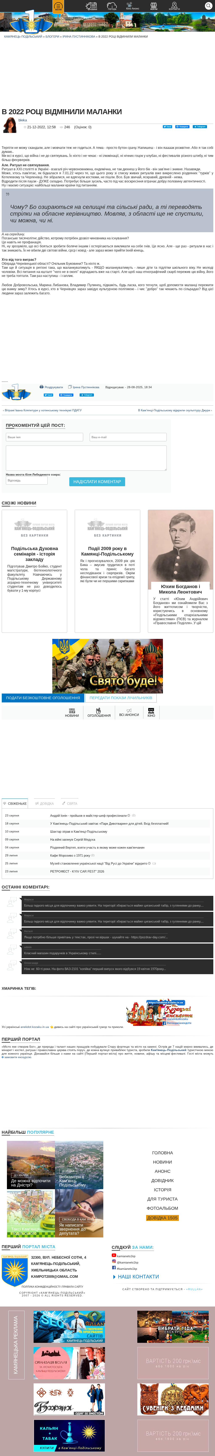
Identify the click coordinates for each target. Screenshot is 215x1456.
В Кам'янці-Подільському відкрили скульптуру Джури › (175, 410)
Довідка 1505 (162, 1217)
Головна (162, 1152)
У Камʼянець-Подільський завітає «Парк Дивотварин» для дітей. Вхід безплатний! (109, 823)
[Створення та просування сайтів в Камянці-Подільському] (69, 1327)
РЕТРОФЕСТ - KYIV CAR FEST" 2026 (77, 871)
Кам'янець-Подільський (168, 1050)
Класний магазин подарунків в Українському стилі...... (62, 950)
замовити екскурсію (17, 1057)
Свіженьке (16, 803)
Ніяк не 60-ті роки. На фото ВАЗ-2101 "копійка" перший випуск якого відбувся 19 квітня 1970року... (95, 966)
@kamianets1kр (127, 1262)
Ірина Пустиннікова (79, 36)
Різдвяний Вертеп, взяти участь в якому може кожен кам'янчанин (97, 847)
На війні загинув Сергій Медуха (72, 839)
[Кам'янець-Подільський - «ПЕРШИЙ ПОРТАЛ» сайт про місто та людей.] (31, 22)
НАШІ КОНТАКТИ (138, 1276)
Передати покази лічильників (121, 698)
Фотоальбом (162, 1208)
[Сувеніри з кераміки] (173, 1399)
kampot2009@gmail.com (54, 1277)
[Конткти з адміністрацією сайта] (174, 6)
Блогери (52, 36)
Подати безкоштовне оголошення (43, 698)
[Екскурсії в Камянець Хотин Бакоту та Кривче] (173, 1327)
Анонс (162, 1171)
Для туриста (162, 1199)
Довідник (162, 1180)
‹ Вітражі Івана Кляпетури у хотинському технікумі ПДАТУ (42, 410)
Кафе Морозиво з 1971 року (70, 855)
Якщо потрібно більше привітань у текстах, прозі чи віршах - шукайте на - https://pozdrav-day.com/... (96, 934)
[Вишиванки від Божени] (69, 1399)
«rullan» (194, 1289)
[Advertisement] (107, 72)
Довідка (46, 803)
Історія (162, 1189)
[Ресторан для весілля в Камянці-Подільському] (69, 1363)
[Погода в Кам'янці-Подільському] (112, 6)
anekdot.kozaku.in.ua (35, 1027)
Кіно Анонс (132, 6)
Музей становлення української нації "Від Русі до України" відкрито (99, 863)
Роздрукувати (51, 386)
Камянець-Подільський (23, 36)
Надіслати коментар (97, 481)
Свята (71, 803)
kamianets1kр (125, 1256)
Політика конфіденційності (41, 1286)
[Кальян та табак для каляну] (69, 1436)
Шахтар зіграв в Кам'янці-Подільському (78, 831)
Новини (162, 1162)
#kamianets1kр (126, 1268)
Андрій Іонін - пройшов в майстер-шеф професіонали (88, 815)
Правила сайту (72, 1286)
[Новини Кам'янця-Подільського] (91, 6)
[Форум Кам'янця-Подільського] (154, 6)
